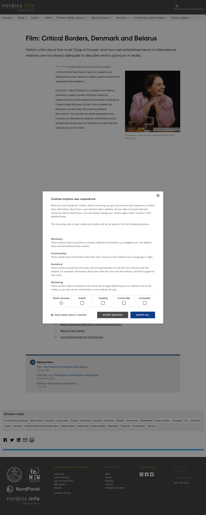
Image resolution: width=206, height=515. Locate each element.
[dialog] (103, 257)
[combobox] (158, 195)
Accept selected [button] (112, 314)
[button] (69, 315)
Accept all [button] (142, 314)
